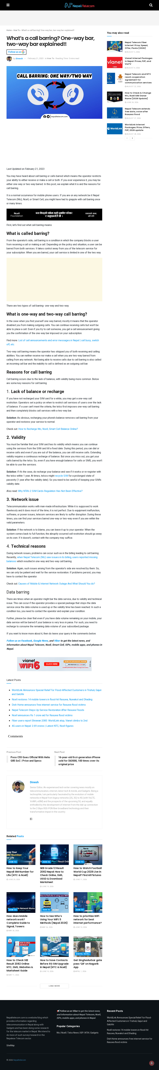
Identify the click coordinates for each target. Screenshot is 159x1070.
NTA (87, 1032)
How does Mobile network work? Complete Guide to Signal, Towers (18, 921)
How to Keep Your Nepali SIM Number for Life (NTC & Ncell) (20, 871)
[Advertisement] (79, 17)
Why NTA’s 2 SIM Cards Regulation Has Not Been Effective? (50, 491)
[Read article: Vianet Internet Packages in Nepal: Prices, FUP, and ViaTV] (115, 62)
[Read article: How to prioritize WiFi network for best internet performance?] (87, 902)
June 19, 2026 (47, 886)
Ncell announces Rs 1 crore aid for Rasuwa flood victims (42, 715)
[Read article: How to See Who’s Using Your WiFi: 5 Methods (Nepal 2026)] (54, 902)
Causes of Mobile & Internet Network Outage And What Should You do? (56, 584)
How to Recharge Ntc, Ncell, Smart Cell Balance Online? (48, 429)
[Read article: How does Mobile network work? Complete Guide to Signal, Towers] (21, 902)
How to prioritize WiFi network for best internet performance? (87, 919)
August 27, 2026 (133, 118)
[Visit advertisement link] (54, 215)
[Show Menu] (8, 5)
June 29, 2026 (14, 879)
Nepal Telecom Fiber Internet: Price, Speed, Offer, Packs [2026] (136, 45)
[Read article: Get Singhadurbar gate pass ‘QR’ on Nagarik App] (87, 946)
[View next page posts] (132, 138)
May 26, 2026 (46, 927)
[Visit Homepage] (79, 5)
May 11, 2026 (13, 975)
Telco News (73, 1032)
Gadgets (94, 1032)
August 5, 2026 (133, 52)
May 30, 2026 (13, 930)
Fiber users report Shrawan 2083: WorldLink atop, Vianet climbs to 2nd (49, 721)
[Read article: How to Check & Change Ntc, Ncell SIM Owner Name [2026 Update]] (115, 97)
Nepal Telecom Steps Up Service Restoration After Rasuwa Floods (48, 710)
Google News (40, 641)
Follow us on (15, 52)
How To (17, 30)
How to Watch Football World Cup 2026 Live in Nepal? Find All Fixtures (87, 871)
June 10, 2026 (81, 927)
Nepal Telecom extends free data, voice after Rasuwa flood (137, 111)
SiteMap (11, 1045)
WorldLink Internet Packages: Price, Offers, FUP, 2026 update (137, 127)
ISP (81, 1032)
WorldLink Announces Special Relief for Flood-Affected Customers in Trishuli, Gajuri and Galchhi (129, 1021)
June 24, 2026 (132, 102)
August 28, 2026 (133, 134)
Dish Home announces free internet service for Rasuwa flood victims (49, 705)
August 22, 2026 (133, 86)
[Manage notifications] (151, 1063)
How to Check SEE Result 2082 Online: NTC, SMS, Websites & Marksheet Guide (20, 965)
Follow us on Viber (69, 1011)
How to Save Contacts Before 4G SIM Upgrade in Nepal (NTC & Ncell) (54, 963)
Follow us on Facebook (19, 641)
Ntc (58, 1032)
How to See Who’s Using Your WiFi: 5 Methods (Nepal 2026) (54, 919)
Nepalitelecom (19, 1060)
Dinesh (19, 58)
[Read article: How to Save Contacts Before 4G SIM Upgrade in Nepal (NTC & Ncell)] (54, 946)
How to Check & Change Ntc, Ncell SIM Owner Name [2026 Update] (138, 95)
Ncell (63, 1032)
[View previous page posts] (127, 138)
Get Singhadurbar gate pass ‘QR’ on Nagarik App (87, 963)
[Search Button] (150, 5)
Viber (57, 641)
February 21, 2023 (35, 58)
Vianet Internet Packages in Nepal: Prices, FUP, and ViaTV (138, 61)
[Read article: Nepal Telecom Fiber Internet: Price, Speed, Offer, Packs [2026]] (115, 46)
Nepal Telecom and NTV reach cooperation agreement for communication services (138, 78)
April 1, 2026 (80, 971)
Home (9, 30)
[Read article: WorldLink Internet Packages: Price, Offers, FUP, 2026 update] (115, 128)
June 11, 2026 (81, 879)
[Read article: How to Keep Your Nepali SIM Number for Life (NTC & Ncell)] (21, 854)
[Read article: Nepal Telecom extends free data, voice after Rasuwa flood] (115, 113)
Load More (54, 986)
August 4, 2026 (133, 68)
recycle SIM (61, 476)
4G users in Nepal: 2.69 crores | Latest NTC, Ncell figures (42, 726)
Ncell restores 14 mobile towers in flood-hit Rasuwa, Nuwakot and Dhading (52, 699)
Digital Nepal (83, 954)
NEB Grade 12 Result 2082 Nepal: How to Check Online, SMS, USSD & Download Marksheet (52, 875)
